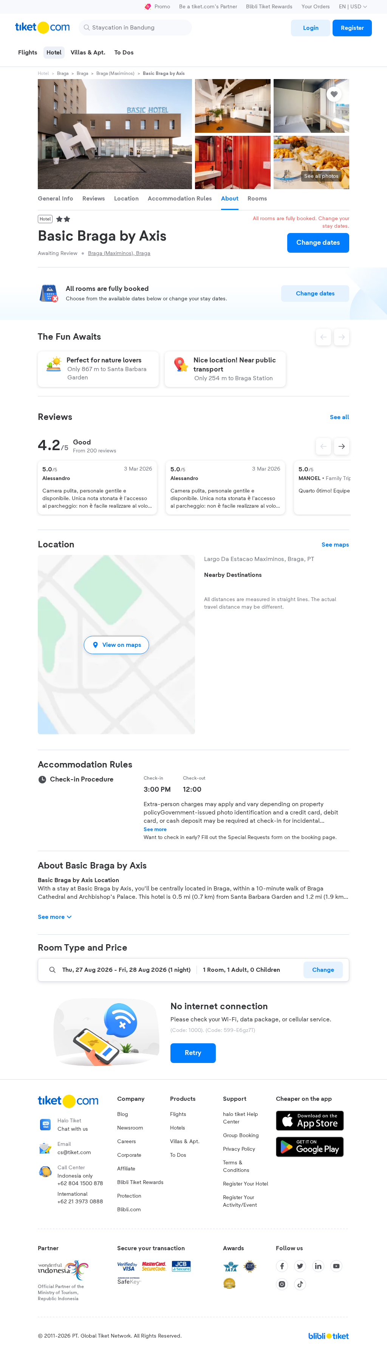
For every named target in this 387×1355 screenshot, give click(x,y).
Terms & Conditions (236, 1166)
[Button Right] (341, 446)
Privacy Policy (239, 1149)
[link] (310, 28)
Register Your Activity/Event (240, 1201)
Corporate (129, 1155)
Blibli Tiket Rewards (269, 6)
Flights (178, 1114)
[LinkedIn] (318, 1266)
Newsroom (130, 1128)
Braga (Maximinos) (115, 73)
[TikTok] (300, 1284)
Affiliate (126, 1168)
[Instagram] (282, 1284)
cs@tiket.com (74, 1152)
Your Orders (316, 6)
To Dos (178, 1155)
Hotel (43, 73)
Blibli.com (129, 1209)
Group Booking (241, 1135)
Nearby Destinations (233, 575)
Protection (129, 1196)
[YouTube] (336, 1266)
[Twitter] (300, 1266)
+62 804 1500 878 (80, 1183)
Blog (122, 1114)
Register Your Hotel (245, 1184)
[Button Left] (323, 446)
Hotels (177, 1128)
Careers (126, 1141)
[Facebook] (282, 1266)
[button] (116, 645)
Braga (62, 73)
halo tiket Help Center (240, 1118)
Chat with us (72, 1129)
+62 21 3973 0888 (80, 1201)
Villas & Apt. (185, 1141)
